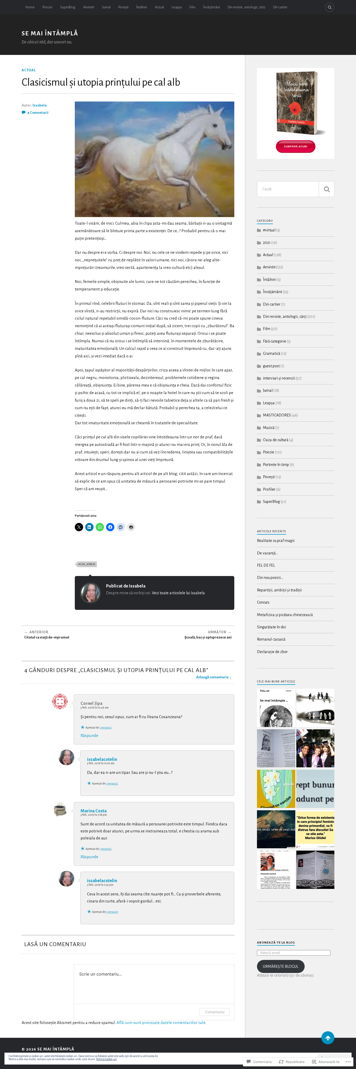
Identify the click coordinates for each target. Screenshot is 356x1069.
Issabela (40, 105)
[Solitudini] (315, 870)
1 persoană (105, 727)
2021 (267, 243)
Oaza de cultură (275, 440)
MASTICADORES (277, 415)
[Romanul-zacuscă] (276, 870)
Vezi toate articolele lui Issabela (178, 593)
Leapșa (177, 7)
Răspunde (89, 735)
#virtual (269, 230)
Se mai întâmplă (50, 33)
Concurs (263, 602)
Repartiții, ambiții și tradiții (279, 590)
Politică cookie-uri (106, 1059)
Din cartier (280, 7)
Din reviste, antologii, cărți (246, 7)
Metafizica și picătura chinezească (285, 615)
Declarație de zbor (272, 652)
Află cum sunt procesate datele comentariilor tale (160, 1022)
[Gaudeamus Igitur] (315, 749)
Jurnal (106, 7)
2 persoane (112, 911)
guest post (271, 366)
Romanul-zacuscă (271, 639)
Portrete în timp (276, 465)
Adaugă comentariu (212, 677)
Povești (123, 7)
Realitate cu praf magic (276, 541)
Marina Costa (94, 810)
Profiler (269, 489)
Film (192, 7)
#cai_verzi (86, 564)
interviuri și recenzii (279, 378)
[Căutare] (326, 189)
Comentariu (214, 1012)
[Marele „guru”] (315, 830)
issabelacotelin (102, 759)
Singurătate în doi (271, 627)
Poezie (47, 7)
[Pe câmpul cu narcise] (276, 749)
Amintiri (88, 7)
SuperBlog (67, 7)
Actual (159, 7)
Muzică (268, 428)
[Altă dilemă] (276, 708)
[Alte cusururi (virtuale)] (315, 708)
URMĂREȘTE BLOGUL (280, 966)
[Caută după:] (295, 189)
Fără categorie (274, 341)
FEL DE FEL (266, 565)
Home (30, 7)
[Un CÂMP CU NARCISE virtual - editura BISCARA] (276, 789)
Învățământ (211, 7)
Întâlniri (141, 7)
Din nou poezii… (270, 577)
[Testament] (315, 789)
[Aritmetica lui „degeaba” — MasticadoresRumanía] (276, 830)
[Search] (329, 7)
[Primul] (327, 1037)
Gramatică (271, 353)
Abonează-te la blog (276, 942)
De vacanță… (267, 553)
